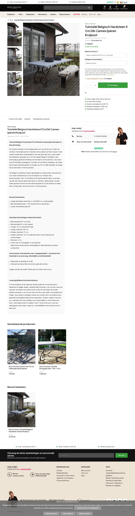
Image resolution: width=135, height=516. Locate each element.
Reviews (27, 119)
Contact (59, 470)
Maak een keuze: (91, 51)
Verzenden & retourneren (65, 475)
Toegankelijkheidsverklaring (115, 473)
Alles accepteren (51, 513)
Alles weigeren (68, 513)
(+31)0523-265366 (100, 136)
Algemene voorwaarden (65, 478)
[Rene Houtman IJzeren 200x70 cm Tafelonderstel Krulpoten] (21, 346)
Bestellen (109, 475)
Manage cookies (84, 513)
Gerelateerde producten (41, 119)
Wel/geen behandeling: (94, 59)
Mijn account (85, 470)
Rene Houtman (90, 24)
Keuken (53, 14)
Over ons (92, 14)
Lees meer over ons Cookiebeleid (87, 508)
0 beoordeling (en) (96, 40)
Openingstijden (89, 131)
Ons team (109, 470)
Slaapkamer (30, 14)
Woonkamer (42, 14)
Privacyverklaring (63, 480)
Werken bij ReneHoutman (115, 478)
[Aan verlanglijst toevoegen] (85, 93)
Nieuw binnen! (65, 14)
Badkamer (11, 14)
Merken (84, 14)
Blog (98, 14)
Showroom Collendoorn (114, 483)
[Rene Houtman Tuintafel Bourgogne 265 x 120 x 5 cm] (52, 346)
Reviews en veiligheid (113, 485)
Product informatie (15, 119)
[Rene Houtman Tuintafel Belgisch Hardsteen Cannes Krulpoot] (21, 409)
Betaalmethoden (62, 473)
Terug (11, 20)
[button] (14, 94)
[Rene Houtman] (18, 8)
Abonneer (121, 455)
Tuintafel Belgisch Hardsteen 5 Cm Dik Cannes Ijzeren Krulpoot (34, 20)
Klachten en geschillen (114, 480)
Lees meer (110, 74)
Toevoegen (114, 85)
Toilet (20, 14)
